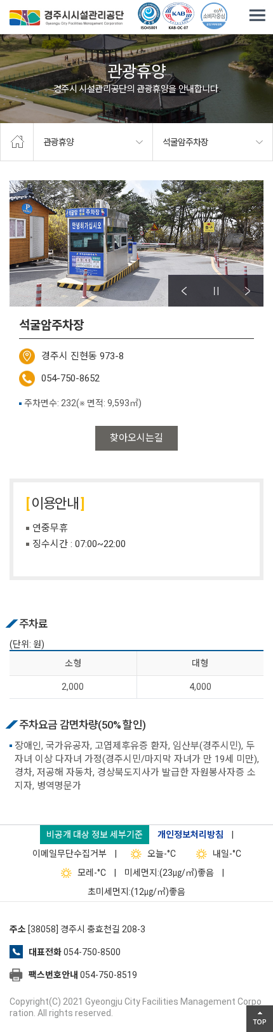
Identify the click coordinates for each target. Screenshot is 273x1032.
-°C (161, 854)
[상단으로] (259, 1018)
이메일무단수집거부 (69, 854)
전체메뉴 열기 (257, 16)
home (17, 142)
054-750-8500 (92, 952)
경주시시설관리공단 (67, 19)
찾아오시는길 (136, 438)
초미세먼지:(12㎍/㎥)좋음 (136, 892)
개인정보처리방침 (190, 835)
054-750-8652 (70, 378)
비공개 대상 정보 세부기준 (94, 835)
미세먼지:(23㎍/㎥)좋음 (169, 873)
